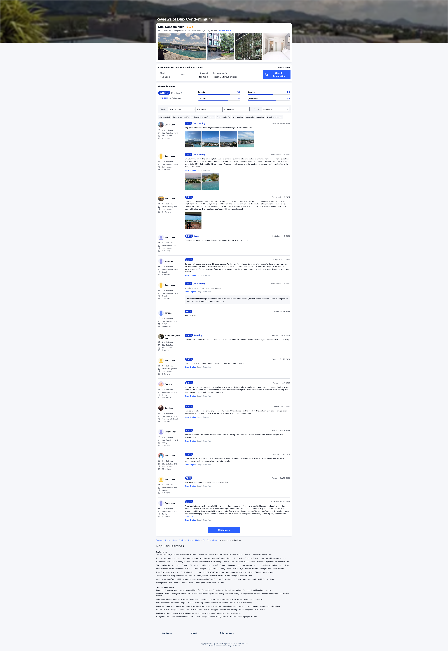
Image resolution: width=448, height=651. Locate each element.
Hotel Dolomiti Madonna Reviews (273, 558)
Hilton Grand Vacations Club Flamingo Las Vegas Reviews (203, 558)
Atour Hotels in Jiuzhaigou (270, 606)
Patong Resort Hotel (164, 583)
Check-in (163, 73)
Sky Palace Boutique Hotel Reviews (275, 565)
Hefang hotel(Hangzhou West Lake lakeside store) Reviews (217, 613)
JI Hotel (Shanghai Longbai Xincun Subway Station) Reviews (215, 569)
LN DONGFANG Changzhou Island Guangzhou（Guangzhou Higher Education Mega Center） (238, 572)
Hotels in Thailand (179, 540)
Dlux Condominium (210, 540)
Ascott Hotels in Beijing (228, 610)
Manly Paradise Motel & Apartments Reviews (173, 569)
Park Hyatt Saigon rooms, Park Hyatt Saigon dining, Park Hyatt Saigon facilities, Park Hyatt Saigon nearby (196, 606)
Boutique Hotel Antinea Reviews (272, 569)
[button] (320, 4)
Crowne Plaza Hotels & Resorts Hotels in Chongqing (198, 610)
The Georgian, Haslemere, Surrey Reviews (172, 565)
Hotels (167, 540)
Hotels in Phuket (194, 540)
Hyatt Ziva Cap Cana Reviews (167, 572)
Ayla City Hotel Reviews (249, 569)
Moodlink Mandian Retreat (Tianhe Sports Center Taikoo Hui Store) (198, 583)
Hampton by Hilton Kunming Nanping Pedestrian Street (231, 576)
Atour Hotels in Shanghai (248, 606)
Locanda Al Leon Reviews (261, 555)
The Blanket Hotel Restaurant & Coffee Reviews (208, 565)
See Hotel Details (224, 31)
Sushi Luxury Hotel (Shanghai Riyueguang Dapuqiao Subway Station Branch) (185, 579)
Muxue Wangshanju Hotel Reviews (252, 610)
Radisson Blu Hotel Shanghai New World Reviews (175, 613)
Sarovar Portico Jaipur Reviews (243, 562)
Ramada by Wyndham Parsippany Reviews (273, 562)
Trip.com (159, 540)
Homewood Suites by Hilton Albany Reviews (173, 562)
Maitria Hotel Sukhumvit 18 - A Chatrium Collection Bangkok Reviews (224, 555)
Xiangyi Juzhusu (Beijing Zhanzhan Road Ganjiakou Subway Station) (182, 576)
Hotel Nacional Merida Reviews (168, 558)
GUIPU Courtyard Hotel (266, 579)
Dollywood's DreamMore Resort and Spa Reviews (210, 562)
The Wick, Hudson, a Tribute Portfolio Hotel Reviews (176, 555)
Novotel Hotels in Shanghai (166, 610)
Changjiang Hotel (249, 579)
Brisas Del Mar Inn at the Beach (229, 579)
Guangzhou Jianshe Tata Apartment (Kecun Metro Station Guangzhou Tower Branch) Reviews (192, 617)
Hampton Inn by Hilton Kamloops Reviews (244, 565)
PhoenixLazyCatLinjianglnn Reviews (243, 617)
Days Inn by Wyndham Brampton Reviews (243, 558)
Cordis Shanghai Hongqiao (191, 572)
